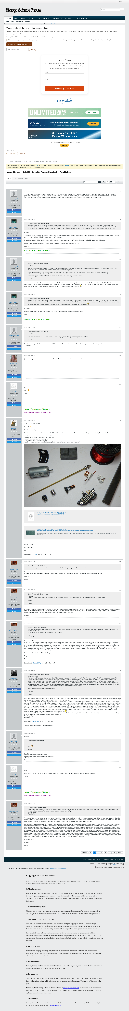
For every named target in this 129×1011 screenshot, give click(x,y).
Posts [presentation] (9, 178)
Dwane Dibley (13, 569)
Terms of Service (109, 859)
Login (120, 1)
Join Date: (11, 205)
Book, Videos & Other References (23, 161)
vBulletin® (114, 864)
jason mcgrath (14, 199)
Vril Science (69, 18)
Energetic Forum (81, 18)
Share (15, 210)
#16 (120, 191)
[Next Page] (114, 182)
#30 (120, 803)
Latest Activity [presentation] (18, 178)
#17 (120, 219)
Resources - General (39, 161)
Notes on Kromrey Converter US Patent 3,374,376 (51, 529)
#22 (120, 384)
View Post (50, 223)
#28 (120, 733)
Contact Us (91, 859)
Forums (8, 18)
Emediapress (57, 18)
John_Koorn (13, 227)
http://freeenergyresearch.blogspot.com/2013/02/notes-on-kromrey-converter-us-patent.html (65, 530)
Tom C (14, 392)
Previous (84, 852)
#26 (120, 623)
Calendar (28, 21)
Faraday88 (13, 678)
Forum (11, 161)
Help (84, 859)
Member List (19, 21)
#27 (120, 670)
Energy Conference (44, 18)
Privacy (99, 859)
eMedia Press (54, 24)
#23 (120, 420)
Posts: (13, 207)
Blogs (16, 18)
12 (109, 852)
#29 (120, 767)
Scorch (13, 428)
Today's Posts (10, 21)
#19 (120, 294)
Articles (23, 18)
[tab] (9, 178)
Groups (31, 18)
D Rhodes (13, 363)
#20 (120, 327)
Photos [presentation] (27, 178)
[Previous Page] (113, 182)
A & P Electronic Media (51, 161)
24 (114, 852)
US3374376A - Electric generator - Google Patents (51, 512)
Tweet (15, 212)
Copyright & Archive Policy (58, 868)
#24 (120, 562)
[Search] (122, 9)
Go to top (120, 859)
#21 (120, 356)
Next (119, 852)
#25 (120, 590)
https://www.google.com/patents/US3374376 (50, 514)
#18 (120, 259)
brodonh (14, 741)
